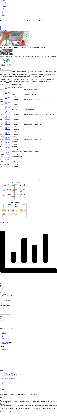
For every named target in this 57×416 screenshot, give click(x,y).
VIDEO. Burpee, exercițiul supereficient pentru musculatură (9, 375)
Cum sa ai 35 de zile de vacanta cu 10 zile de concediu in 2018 (10, 373)
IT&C (2, 336)
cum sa (3, 289)
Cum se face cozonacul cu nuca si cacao (7, 344)
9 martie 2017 (2, 22)
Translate (11, 411)
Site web (1, 316)
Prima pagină (3, 5)
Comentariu (1, 306)
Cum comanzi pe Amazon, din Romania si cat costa (8, 372)
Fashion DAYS (4, 15)
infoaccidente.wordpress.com (5, 222)
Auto (6, 22)
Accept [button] (33, 394)
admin (4, 22)
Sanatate (3, 8)
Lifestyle (13, 378)
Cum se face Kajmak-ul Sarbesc (6, 342)
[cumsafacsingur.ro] (2, 0)
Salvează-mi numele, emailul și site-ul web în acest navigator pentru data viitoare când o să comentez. (14, 318)
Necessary (2, 403)
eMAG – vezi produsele (5, 14)
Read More (35, 394)
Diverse (7, 378)
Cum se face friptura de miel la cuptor (7, 341)
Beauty (3, 332)
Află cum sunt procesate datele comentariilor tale (20, 321)
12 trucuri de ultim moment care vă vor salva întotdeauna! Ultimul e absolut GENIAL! (13, 374)
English (3, 12)
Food (2, 9)
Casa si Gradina (4, 6)
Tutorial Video (3, 11)
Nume (1, 311)
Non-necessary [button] (2, 406)
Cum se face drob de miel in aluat (6, 343)
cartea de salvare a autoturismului (6, 288)
